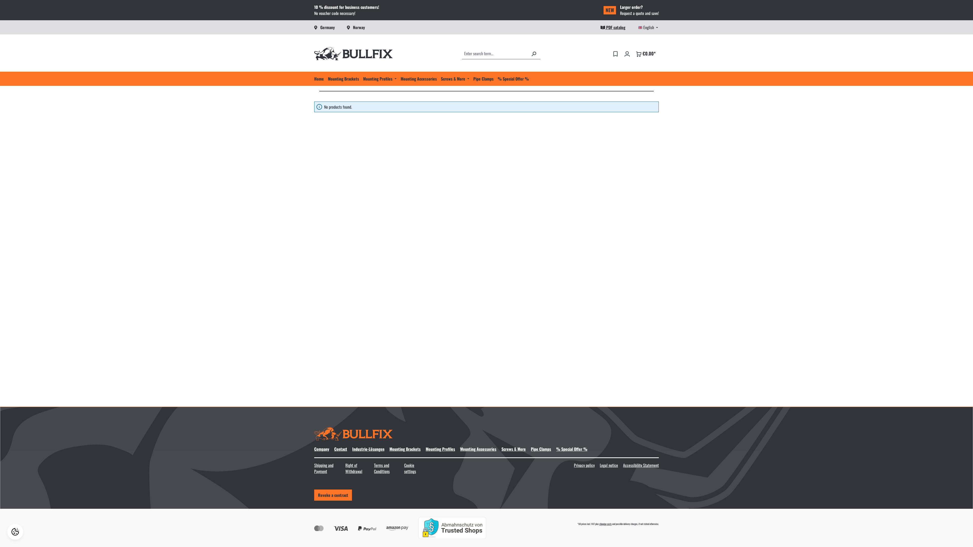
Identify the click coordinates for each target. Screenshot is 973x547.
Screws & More (513, 449)
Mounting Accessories (478, 449)
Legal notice (609, 465)
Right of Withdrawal (353, 468)
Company (321, 449)
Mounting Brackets (405, 449)
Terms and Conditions (382, 468)
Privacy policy (584, 465)
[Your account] (627, 53)
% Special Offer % (571, 449)
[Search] (533, 53)
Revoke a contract (333, 495)
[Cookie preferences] (15, 531)
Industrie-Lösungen (368, 449)
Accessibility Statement (641, 465)
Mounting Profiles (440, 449)
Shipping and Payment (323, 468)
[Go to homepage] (353, 53)
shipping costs (605, 524)
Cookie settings (410, 468)
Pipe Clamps (541, 449)
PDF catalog (615, 27)
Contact (340, 449)
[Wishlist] (615, 53)
